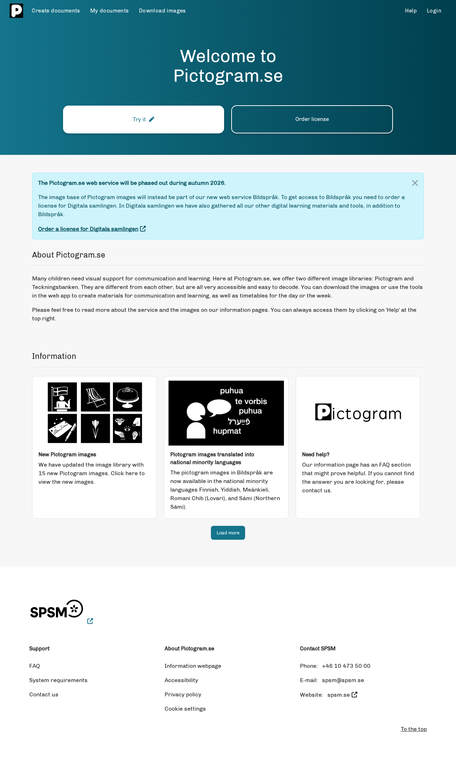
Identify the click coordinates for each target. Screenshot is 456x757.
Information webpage (193, 665)
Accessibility (181, 680)
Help (411, 10)
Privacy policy (183, 694)
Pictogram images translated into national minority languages (212, 458)
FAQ (34, 665)
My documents (109, 10)
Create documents (56, 10)
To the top (414, 729)
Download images (162, 10)
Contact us (43, 694)
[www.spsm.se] (61, 621)
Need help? (316, 454)
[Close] (415, 183)
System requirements (58, 680)
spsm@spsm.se (343, 680)
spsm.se (338, 694)
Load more (228, 532)
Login (434, 10)
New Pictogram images (67, 454)
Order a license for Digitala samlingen (88, 228)
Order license (312, 119)
